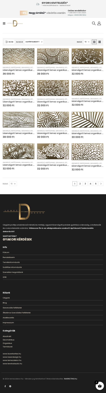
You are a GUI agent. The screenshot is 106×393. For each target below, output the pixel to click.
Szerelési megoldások (13, 272)
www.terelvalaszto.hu (12, 363)
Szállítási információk (12, 267)
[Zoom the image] (24, 205)
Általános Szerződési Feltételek (17, 312)
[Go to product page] (18, 56)
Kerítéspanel (16, 68)
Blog (5, 302)
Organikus (25, 68)
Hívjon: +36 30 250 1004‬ (77, 15)
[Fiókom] (99, 23)
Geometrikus (8, 339)
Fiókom (6, 252)
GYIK (5, 277)
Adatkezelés (8, 317)
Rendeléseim (9, 257)
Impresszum (8, 322)
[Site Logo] (15, 23)
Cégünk (6, 298)
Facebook (5, 386)
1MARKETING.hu (70, 378)
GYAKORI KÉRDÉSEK (17, 239)
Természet (7, 346)
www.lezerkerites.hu (12, 353)
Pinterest (10, 386)
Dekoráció (6, 68)
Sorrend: (19, 42)
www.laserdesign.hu (12, 357)
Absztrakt (7, 336)
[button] (5, 23)
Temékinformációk (11, 262)
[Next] (101, 183)
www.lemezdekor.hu (12, 360)
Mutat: (79, 42)
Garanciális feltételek (12, 307)
